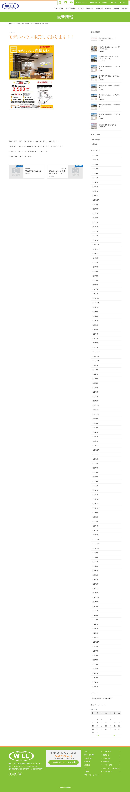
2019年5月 (95, 521)
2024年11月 (95, 249)
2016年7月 (95, 651)
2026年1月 (95, 187)
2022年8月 (95, 370)
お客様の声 (88, 758)
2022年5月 (95, 383)
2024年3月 (95, 285)
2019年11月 (95, 504)
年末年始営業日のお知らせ (107, 125)
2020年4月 (95, 481)
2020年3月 (95, 486)
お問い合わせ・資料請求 (111, 768)
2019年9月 (95, 513)
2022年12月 (95, 352)
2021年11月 (95, 410)
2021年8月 (95, 419)
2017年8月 (95, 606)
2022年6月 (95, 379)
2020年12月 (95, 446)
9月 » (114, 736)
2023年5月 (95, 329)
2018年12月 (95, 539)
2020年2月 (95, 490)
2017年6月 (95, 615)
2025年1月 (95, 240)
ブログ (86, 768)
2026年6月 (95, 164)
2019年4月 (95, 526)
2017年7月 (95, 611)
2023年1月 (95, 347)
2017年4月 (95, 624)
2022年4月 (95, 387)
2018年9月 (95, 553)
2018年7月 (95, 562)
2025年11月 (95, 196)
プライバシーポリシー (91, 775)
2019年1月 (95, 535)
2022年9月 (95, 365)
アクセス (124, 2)
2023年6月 (95, 325)
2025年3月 (95, 231)
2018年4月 (95, 571)
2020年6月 (95, 472)
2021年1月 (95, 441)
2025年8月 (95, 209)
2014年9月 (95, 673)
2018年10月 (95, 548)
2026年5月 (95, 169)
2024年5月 (95, 276)
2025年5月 (95, 222)
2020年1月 (95, 495)
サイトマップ (107, 772)
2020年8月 (95, 463)
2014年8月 (95, 678)
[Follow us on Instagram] (20, 774)
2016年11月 (95, 637)
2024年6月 (95, 271)
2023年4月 (95, 334)
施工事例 (106, 755)
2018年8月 (95, 557)
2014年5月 (95, 682)
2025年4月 (95, 227)
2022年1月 (95, 401)
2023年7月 (95, 321)
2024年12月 (95, 245)
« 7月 (97, 736)
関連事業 (87, 762)
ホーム (86, 751)
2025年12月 (95, 191)
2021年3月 (95, 432)
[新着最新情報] (16, 169)
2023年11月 (95, 303)
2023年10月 (95, 307)
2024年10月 (95, 254)
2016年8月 (95, 646)
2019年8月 (95, 517)
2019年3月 (95, 530)
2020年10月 (95, 454)
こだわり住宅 (107, 751)
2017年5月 (95, 620)
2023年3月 (95, 338)
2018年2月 (95, 579)
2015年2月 (95, 669)
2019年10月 (95, 508)
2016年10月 (95, 642)
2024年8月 (95, 262)
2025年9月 (95, 204)
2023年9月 (95, 312)
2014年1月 (95, 687)
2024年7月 (95, 267)
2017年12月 (95, 588)
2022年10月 (95, 361)
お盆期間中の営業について (107, 38)
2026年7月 (95, 160)
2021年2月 (95, 437)
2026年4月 (95, 173)
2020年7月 (95, 468)
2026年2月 (95, 182)
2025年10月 (95, 200)
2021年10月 (95, 414)
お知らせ (94, 144)
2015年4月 (95, 664)
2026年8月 (95, 155)
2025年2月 (95, 236)
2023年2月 (95, 343)
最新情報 (87, 765)
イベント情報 (107, 765)
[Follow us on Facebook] (11, 774)
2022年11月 (95, 356)
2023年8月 (95, 316)
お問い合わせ (100, 2)
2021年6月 (95, 423)
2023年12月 (95, 298)
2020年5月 (95, 477)
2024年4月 (95, 280)
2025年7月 (95, 213)
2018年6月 (95, 566)
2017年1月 (95, 633)
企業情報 (106, 762)
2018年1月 (95, 584)
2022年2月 (95, 396)
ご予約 (114, 2)
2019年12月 (95, 499)
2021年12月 (95, 405)
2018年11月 (95, 544)
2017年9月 (95, 602)
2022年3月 (95, 392)
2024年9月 (95, 258)
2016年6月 (95, 655)
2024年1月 (95, 294)
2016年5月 (95, 660)
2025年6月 (95, 218)
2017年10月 (95, 597)
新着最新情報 (96, 140)
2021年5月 (95, 428)
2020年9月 (95, 459)
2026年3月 (95, 178)
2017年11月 (95, 593)
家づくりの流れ (89, 755)
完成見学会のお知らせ (33, 171)
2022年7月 (95, 374)
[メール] (15, 774)
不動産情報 (106, 758)
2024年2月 (95, 289)
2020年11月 (95, 450)
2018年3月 (95, 575)
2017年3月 (95, 629)
